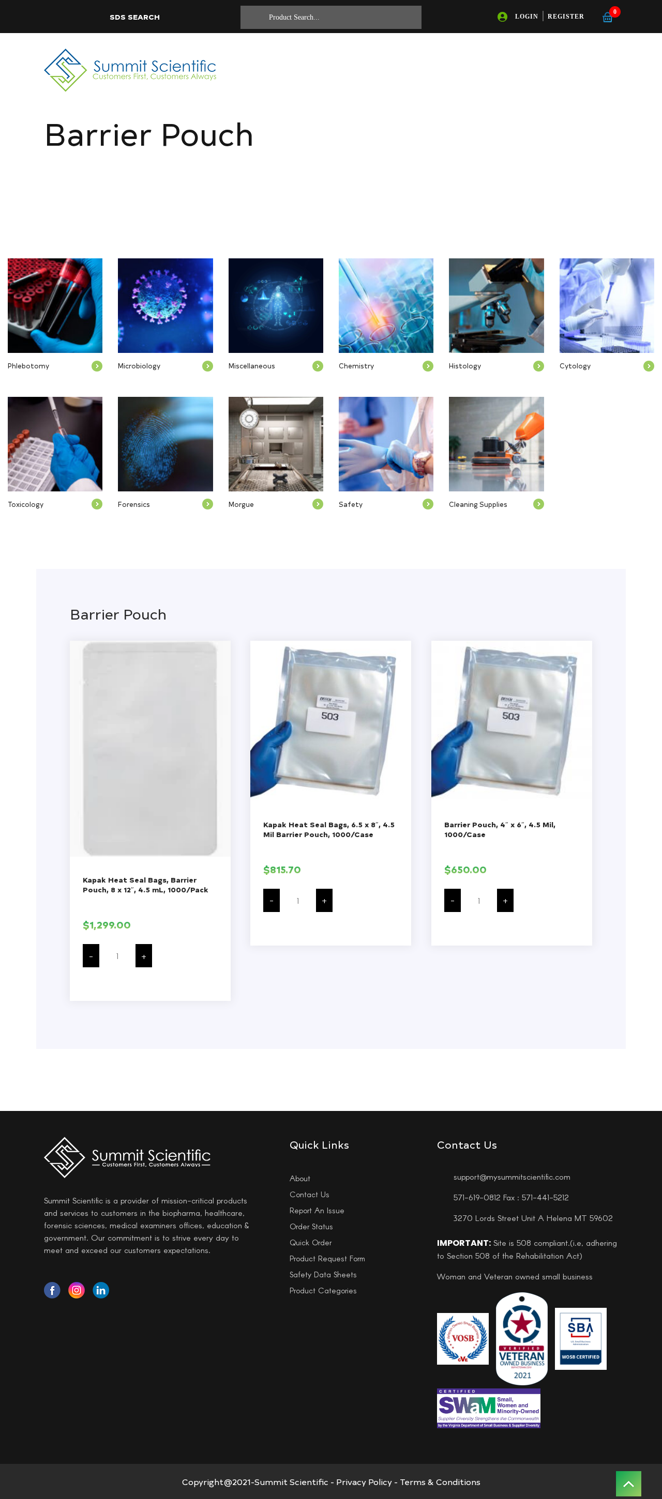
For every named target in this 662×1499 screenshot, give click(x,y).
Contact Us (309, 1194)
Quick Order (311, 1242)
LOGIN (526, 16)
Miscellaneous (252, 365)
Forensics (134, 504)
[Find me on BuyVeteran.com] (522, 1337)
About (300, 1178)
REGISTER (566, 16)
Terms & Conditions (440, 1481)
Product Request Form (327, 1258)
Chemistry (356, 365)
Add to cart (150, 989)
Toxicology (25, 504)
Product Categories (323, 1290)
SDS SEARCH (135, 17)
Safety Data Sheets (323, 1274)
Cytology (575, 365)
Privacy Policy (364, 1481)
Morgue (241, 504)
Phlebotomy (28, 365)
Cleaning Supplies (478, 504)
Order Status (311, 1226)
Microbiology (139, 365)
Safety (351, 504)
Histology (465, 365)
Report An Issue (317, 1210)
